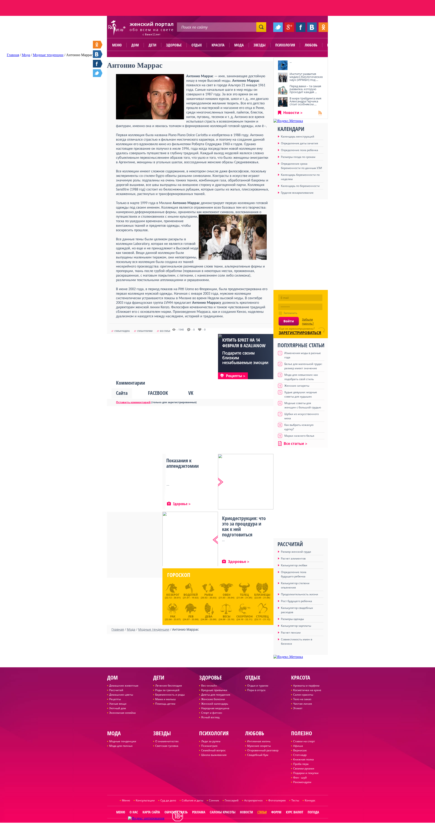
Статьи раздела (122, 331)
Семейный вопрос (213, 750)
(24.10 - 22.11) (244, 617)
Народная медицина (215, 708)
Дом (135, 45)
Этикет (297, 708)
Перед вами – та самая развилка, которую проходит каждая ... (305, 89)
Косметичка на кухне (307, 690)
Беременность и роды (170, 695)
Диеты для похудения (215, 695)
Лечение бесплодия (168, 685)
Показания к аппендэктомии (182, 463)
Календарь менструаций (297, 136)
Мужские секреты (259, 746)
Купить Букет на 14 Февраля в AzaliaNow (244, 343)
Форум (276, 812)
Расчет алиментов (293, 558)
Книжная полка (303, 759)
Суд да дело (168, 800)
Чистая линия (302, 704)
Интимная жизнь (259, 741)
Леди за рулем (210, 741)
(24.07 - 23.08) (190, 617)
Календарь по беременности (300, 186)
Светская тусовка (166, 746)
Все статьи (165, 331)
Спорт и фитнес (211, 713)
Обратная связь (176, 812)
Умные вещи (117, 704)
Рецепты (115, 699)
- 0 (193, 329)
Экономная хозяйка (122, 713)
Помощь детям (165, 704)
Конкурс (310, 800)
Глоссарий (232, 800)
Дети (152, 45)
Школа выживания (214, 755)
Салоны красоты (222, 812)
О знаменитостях (167, 741)
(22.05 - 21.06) (262, 596)
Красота (218, 45)
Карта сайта (151, 812)
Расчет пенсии (291, 632)
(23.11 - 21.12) (262, 617)
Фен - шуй (300, 777)
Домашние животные (123, 685)
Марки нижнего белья (299, 436)
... (291, 62)
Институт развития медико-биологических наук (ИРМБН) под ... (306, 77)
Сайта (122, 392)
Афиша (298, 746)
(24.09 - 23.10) (226, 617)
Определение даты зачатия (299, 143)
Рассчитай (116, 690)
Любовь (311, 45)
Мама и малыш (165, 699)
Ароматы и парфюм (306, 685)
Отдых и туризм (257, 685)
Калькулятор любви (294, 565)
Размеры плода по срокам (298, 157)
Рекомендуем (302, 782)
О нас (134, 812)
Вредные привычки (214, 690)
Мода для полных (121, 746)
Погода (313, 812)
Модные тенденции (122, 741)
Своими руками (303, 768)
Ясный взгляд (210, 717)
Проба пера (301, 764)
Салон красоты (303, 695)
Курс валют (294, 812)
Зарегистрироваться (300, 332)
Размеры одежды (292, 619)
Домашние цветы (121, 695)
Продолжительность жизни (299, 594)
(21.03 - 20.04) (226, 596)
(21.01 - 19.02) (190, 596)
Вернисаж (300, 750)
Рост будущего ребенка (296, 601)
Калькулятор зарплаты (296, 626)
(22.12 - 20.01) (173, 596)
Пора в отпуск (256, 690)
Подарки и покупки (306, 773)
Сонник (214, 800)
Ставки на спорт (304, 741)
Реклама (198, 812)
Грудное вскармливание (297, 193)
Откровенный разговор (262, 750)
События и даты (192, 800)
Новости (291, 112)
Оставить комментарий (133, 402)
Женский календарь (214, 704)
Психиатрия (209, 746)
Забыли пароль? (308, 321)
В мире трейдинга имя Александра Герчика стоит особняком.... (305, 101)
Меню (117, 45)
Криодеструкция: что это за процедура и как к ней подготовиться (244, 526)
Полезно (334, 45)
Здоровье (174, 45)
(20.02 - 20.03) (208, 596)
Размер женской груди (296, 552)
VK (190, 392)
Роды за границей (167, 690)
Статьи (262, 812)
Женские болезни (213, 699)
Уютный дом (117, 708)
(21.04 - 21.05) (244, 596)
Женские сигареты (296, 386)
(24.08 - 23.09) (208, 617)
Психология (285, 45)
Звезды (260, 45)
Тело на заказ (302, 699)
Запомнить (290, 313)
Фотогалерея (277, 800)
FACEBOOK (158, 392)
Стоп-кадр (300, 755)
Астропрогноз (253, 800)
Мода (239, 45)
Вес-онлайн (209, 685)
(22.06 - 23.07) (173, 617)
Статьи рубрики (144, 331)
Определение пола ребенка (299, 150)
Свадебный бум (257, 755)
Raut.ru (202, 825)
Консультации (145, 800)
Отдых (196, 45)
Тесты (295, 800)
